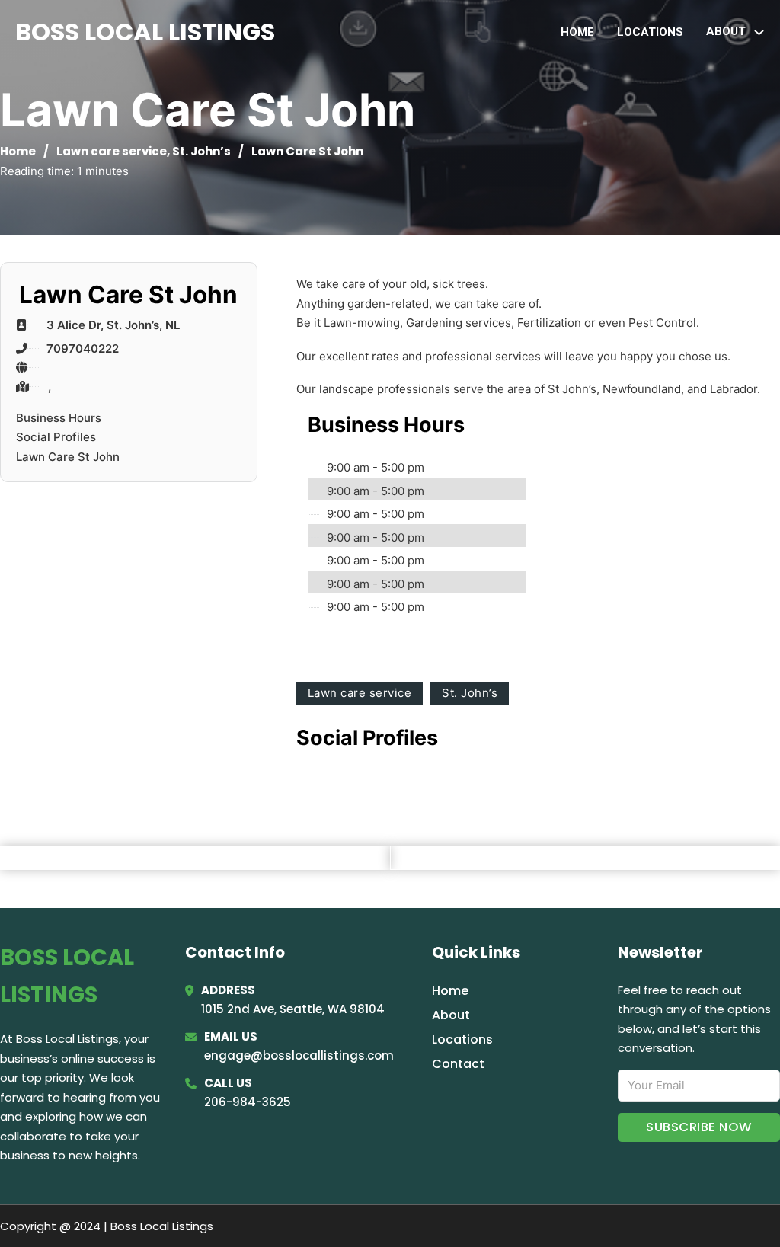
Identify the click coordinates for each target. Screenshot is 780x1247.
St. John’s (201, 151)
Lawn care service (111, 151)
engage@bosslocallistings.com (299, 1055)
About (451, 1015)
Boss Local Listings (145, 31)
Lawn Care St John (68, 456)
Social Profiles (56, 437)
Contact (458, 1064)
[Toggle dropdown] (759, 32)
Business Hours (58, 418)
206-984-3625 (247, 1102)
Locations (650, 32)
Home (577, 32)
